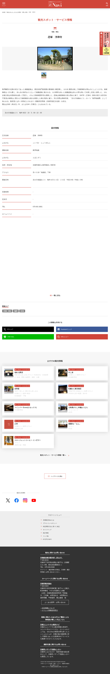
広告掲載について (48, 608)
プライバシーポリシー (50, 523)
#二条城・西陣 (19, 377)
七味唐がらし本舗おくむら (78, 407)
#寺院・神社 (7, 311)
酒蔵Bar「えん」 (74, 424)
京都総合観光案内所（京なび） (51, 558)
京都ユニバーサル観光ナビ (50, 624)
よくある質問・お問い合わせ (55, 602)
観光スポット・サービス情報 (14, 12)
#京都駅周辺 (72, 377)
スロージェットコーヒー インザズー (28, 440)
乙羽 (16, 424)
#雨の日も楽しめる (21, 375)
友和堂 (17, 389)
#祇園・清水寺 (82, 393)
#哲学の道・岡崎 (20, 445)
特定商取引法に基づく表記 (51, 526)
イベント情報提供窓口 (50, 610)
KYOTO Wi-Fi (47, 539)
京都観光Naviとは (48, 520)
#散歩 (28, 393)
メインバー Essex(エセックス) (26, 407)
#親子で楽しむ (19, 391)
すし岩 (70, 372)
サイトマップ (47, 530)
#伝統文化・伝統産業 (41, 375)
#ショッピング (73, 410)
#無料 (16, 311)
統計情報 (46, 533)
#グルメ (30, 375)
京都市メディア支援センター (50, 649)
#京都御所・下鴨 (20, 396)
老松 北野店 (19, 372)
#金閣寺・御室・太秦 (32, 377)
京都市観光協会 (46, 583)
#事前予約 (71, 391)
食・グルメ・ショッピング (22, 369)
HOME (3, 12)
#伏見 (22, 311)
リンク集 (46, 536)
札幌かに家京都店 (74, 389)
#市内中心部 (72, 393)
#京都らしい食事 (74, 375)
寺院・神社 (25, 12)
